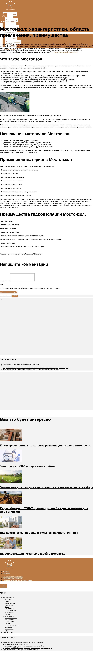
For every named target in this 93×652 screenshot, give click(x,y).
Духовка (7, 601)
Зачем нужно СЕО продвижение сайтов (28, 466)
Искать (14, 296)
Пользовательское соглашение (13, 578)
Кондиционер (9, 620)
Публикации (6, 573)
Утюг (6, 631)
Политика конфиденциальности (13, 577)
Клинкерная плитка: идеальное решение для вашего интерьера (45, 445)
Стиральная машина (11, 625)
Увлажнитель (9, 629)
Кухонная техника (8, 598)
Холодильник (9, 612)
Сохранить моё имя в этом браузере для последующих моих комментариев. (30, 288)
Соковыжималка (10, 610)
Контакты (6, 571)
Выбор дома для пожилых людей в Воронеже (32, 553)
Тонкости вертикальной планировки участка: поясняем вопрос (22, 366)
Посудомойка (9, 609)
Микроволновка (10, 603)
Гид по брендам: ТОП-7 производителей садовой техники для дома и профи (27, 648)
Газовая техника (8, 632)
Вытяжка (8, 599)
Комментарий (5, 281)
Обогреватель (9, 621)
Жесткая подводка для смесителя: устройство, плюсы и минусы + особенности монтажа (31, 370)
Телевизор (8, 627)
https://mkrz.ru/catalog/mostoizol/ (65, 52)
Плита (7, 607)
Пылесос (8, 623)
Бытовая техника (8, 616)
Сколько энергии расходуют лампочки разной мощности (21, 364)
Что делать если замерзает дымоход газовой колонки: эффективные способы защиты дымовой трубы (35, 368)
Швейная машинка (11, 618)
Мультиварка (9, 605)
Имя (1, 284)
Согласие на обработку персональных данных (17, 580)
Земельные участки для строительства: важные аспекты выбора (46, 487)
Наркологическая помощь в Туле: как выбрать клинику (39, 532)
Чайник (7, 614)
